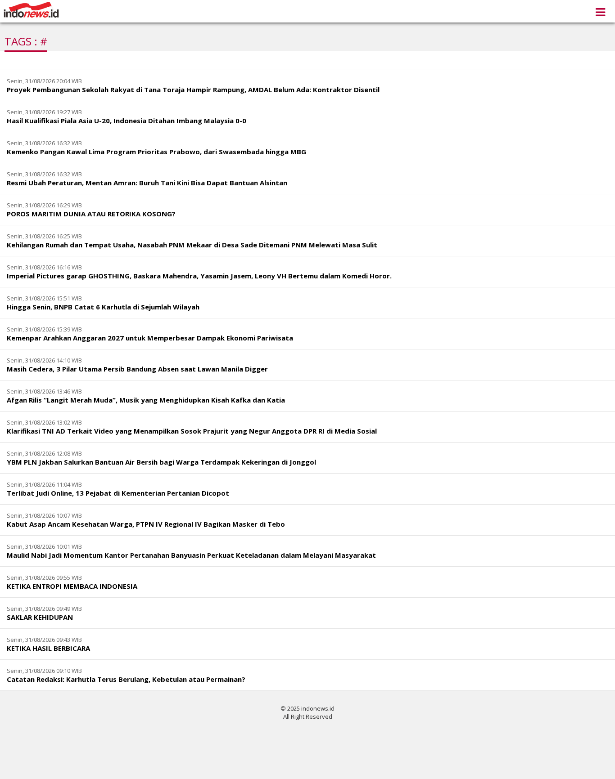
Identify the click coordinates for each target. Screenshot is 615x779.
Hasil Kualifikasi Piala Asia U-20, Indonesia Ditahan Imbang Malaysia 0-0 (126, 120)
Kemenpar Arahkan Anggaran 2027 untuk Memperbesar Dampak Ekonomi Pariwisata (150, 337)
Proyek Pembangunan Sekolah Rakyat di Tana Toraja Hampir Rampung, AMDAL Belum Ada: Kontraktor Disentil (193, 89)
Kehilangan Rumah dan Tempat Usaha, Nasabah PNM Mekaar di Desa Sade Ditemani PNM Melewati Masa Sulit (192, 244)
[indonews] (31, 10)
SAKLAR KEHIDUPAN (40, 617)
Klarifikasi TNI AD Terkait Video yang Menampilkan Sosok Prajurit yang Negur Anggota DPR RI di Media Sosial (192, 430)
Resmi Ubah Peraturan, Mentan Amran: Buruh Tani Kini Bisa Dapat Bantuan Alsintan (147, 182)
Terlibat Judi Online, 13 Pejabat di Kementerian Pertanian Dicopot (118, 492)
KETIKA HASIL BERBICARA (48, 648)
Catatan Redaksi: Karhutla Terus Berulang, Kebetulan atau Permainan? (126, 679)
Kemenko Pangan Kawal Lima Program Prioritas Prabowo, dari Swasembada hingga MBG (156, 151)
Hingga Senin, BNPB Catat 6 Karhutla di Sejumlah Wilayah (103, 306)
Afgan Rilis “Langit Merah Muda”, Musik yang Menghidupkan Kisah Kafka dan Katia (146, 399)
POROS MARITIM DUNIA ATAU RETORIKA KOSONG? (91, 213)
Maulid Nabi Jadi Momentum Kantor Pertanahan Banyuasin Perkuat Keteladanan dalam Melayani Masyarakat (191, 555)
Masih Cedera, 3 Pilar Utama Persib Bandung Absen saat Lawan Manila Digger (137, 368)
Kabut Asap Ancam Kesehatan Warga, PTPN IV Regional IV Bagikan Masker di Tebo (146, 523)
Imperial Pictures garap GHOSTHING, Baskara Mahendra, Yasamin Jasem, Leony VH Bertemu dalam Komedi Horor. (199, 275)
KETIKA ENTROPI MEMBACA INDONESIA (72, 586)
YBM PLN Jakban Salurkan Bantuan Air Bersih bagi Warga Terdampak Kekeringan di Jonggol (161, 461)
